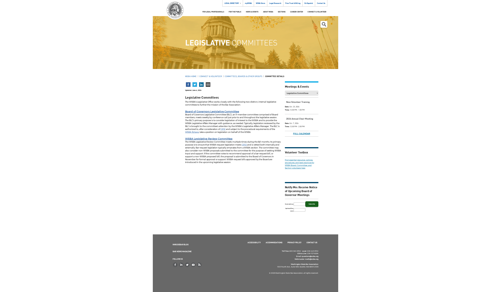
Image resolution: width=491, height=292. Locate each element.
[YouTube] (193, 265)
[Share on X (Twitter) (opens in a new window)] (195, 85)
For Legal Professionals (213, 12)
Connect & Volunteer (317, 12)
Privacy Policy (294, 242)
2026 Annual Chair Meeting (299, 118)
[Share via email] (208, 85)
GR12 (223, 129)
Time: (287, 110)
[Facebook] (175, 265)
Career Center (296, 12)
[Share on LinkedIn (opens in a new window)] (201, 85)
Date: (287, 107)
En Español (308, 3)
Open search (323, 24)
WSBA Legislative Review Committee (209, 138)
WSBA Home (191, 76)
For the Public (235, 12)
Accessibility (254, 242)
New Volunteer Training (298, 102)
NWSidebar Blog (181, 244)
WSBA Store (260, 3)
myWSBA (248, 3)
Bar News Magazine (182, 251)
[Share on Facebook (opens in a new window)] (188, 85)
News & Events (252, 12)
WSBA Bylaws (192, 132)
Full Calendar (301, 133)
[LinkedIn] (181, 265)
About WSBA (268, 12)
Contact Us (321, 3)
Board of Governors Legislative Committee (212, 111)
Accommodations (274, 242)
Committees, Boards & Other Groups (243, 76)
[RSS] (199, 265)
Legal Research (275, 3)
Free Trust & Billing (292, 3)
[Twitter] (187, 265)
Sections (282, 12)
